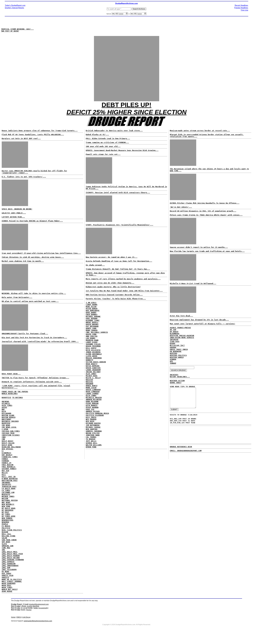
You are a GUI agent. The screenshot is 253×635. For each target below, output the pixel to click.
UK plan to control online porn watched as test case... (30, 301)
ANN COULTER (91, 336)
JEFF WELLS (91, 441)
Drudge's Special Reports (14, 8)
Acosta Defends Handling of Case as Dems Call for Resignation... (119, 261)
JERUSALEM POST (9, 486)
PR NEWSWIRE (175, 351)
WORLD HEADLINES (10, 394)
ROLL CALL (6, 534)
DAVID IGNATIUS (93, 368)
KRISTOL (89, 382)
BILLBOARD (6, 413)
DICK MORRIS (91, 405)
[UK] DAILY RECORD (11, 558)
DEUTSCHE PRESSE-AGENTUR (182, 336)
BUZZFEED (6, 423)
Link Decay (26, 617)
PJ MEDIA (6, 526)
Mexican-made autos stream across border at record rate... (200, 131)
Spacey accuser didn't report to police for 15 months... (199, 247)
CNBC (4, 437)
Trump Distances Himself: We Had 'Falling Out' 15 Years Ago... (118, 269)
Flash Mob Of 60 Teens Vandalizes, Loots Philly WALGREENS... (33, 135)
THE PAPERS (23, 392)
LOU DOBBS (90, 338)
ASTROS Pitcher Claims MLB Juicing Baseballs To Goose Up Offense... (204, 203)
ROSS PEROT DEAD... (11, 374)
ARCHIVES (174, 375)
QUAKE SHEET (175, 383)
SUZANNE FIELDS (93, 344)
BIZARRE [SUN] (92, 320)
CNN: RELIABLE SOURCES (97, 332)
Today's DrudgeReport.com (15, 5)
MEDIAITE (6, 494)
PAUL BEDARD (91, 318)
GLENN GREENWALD (94, 354)
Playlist (28, 610)
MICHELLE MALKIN (94, 398)
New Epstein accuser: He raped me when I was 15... (111, 257)
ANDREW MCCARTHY (94, 399)
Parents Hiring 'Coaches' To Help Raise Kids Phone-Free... (116, 299)
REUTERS (173, 353)
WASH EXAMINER (8, 583)
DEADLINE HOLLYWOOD (11, 447)
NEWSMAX (5, 522)
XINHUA (173, 359)
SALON (4, 538)
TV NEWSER (90, 439)
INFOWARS (6, 483)
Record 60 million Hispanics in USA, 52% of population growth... (203, 211)
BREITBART (6, 419)
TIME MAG (6, 548)
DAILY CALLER (8, 443)
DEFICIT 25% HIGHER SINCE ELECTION (127, 112)
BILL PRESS (91, 417)
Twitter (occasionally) (40, 608)
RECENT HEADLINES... (180, 377)
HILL (4, 475)
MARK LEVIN (91, 388)
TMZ (3, 550)
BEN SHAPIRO (91, 429)
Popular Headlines (241, 8)
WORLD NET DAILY (10, 589)
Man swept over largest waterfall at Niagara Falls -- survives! (202, 324)
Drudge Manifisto (33, 606)
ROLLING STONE (8, 536)
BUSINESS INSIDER (10, 421)
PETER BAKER (91, 309)
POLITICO (6, 528)
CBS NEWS (6, 425)
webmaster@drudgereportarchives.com (38, 621)
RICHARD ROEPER (93, 423)
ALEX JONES (91, 374)
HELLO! (5, 473)
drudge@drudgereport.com (39, 604)
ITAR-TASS (174, 341)
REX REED (90, 421)
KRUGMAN (89, 384)
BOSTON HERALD (8, 417)
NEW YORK (6, 506)
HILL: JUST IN (8, 477)
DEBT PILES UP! (126, 104)
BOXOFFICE (6, 398)
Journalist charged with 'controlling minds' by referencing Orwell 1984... (40, 341)
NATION (5, 498)
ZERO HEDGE (7, 591)
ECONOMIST (6, 453)
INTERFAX (174, 340)
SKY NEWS (6, 542)
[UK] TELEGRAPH (9, 570)
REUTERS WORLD (177, 357)
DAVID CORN (91, 334)
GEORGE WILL (91, 443)
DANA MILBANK (92, 401)
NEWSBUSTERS (7, 520)
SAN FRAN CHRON (9, 540)
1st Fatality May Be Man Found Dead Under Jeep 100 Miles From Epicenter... (124, 291)
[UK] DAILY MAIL (10, 552)
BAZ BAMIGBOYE (92, 311)
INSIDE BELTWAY (93, 372)
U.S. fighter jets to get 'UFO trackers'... (24, 177)
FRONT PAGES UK (9, 392)
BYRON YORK (91, 447)
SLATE (4, 544)
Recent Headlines (241, 5)
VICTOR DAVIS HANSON (96, 362)
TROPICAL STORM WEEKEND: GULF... (17, 29)
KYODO (172, 343)
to (129, 14)
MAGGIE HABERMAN (94, 358)
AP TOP (173, 330)
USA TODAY (6, 573)
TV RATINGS (17, 398)
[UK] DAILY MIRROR (11, 556)
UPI (171, 361)
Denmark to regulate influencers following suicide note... (32, 382)
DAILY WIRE (7, 445)
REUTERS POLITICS (178, 355)
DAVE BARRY (91, 312)
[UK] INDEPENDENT (10, 566)
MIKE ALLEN (91, 307)
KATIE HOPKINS (92, 366)
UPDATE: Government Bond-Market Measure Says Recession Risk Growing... (122, 150)
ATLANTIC (6, 403)
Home (13, 617)
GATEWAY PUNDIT (9, 469)
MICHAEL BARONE (93, 316)
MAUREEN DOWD (92, 340)
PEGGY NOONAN (92, 407)
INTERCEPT (6, 485)
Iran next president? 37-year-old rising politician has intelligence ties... (41, 253)
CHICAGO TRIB (8, 433)
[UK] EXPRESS (8, 562)
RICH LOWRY (91, 396)
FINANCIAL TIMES (10, 457)
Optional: (109, 14)
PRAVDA (173, 347)
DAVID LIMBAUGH (93, 390)
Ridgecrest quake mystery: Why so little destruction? (113, 287)
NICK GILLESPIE (93, 350)
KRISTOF (89, 380)
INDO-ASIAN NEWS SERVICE (182, 338)
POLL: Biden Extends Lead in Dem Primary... (108, 138)
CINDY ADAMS (91, 305)
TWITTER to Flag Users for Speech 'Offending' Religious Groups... (35, 378)
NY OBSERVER (7, 510)
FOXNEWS (5, 461)
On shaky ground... (95, 265)
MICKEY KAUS (91, 376)
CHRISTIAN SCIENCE (11, 435)
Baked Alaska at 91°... (97, 135)
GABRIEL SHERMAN (94, 431)
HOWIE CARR (91, 328)
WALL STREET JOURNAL (12, 581)
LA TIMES (6, 490)
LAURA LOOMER (92, 394)
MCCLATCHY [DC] (177, 345)
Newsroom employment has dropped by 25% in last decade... (199, 320)
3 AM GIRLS (91, 303)
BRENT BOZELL (92, 322)
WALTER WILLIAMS (94, 445)
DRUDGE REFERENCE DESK (181, 447)
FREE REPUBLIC (8, 467)
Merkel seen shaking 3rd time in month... (23, 261)
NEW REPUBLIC (8, 504)
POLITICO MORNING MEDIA (97, 413)
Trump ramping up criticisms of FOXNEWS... (107, 142)
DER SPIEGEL (7, 449)
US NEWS (5, 572)
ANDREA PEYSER (92, 411)
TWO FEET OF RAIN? (10, 31)
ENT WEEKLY (7, 455)
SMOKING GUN (7, 546)
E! (3, 451)
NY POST (5, 512)
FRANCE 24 (6, 463)
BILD (4, 411)
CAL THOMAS (91, 437)
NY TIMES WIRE (8, 516)
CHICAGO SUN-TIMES (11, 431)
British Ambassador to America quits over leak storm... (114, 131)
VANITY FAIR (7, 575)
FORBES (5, 459)
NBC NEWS (6, 502)
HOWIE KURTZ (91, 386)
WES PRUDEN (91, 419)
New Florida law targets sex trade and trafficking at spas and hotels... (207, 251)
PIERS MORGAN (92, 403)
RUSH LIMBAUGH (92, 392)
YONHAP (173, 363)
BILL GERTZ (91, 348)
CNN (3, 439)
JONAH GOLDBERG (93, 352)
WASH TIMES (7, 587)
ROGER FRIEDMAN (93, 346)
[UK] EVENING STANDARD (13, 560)
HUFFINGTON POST (10, 481)
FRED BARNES (91, 314)
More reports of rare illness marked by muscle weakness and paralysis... (123, 279)
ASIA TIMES (7, 405)
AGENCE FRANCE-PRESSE (180, 328)
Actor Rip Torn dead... (181, 316)
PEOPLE (5, 524)
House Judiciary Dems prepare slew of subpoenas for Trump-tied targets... (40, 131)
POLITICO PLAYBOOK (95, 415)
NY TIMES (6, 514)
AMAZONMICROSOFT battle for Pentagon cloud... (25, 334)
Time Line (244, 10)
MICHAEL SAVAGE (93, 427)
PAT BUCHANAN (92, 326)
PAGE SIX (90, 409)
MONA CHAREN (91, 330)
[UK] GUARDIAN (8, 564)
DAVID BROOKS (92, 324)
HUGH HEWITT (91, 364)
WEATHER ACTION (177, 381)
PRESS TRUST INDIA (179, 349)
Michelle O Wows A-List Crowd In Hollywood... (193, 283)
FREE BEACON (7, 465)
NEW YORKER (7, 518)
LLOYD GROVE (91, 356)
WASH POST (6, 585)
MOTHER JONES (8, 496)
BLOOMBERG (174, 334)
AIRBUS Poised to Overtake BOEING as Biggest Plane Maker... (32, 221)
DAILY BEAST (7, 441)
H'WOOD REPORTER (10, 479)
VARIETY (5, 577)
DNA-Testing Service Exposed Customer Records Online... (114, 295)
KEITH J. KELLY (93, 378)
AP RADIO (174, 332)
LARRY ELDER (91, 342)
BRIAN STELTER (92, 433)
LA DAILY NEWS (8, 488)
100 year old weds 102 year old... (103, 146)
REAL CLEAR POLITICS (12, 530)
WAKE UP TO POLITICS (12, 579)
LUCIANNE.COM (8, 492)
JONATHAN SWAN (92, 435)
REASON (5, 532)
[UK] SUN (6, 568)
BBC (3, 409)
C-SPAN (5, 429)
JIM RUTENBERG (92, 425)
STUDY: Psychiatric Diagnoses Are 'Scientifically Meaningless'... (119, 225)
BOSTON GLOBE (8, 415)
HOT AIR (5, 471)
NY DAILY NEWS (8, 508)
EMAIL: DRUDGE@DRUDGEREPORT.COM (185, 451)
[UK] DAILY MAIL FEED (12, 554)
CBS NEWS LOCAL (9, 427)
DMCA (19, 617)
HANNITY (89, 360)
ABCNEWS (5, 401)
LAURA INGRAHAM (93, 370)
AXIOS (4, 407)
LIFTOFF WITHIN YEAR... (13, 217)
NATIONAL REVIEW (10, 500)
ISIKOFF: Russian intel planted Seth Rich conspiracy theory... (118, 193)
